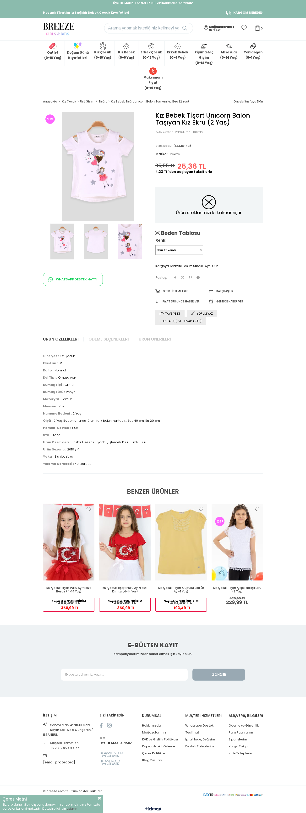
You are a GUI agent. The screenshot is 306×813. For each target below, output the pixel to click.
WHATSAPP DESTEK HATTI (76, 279)
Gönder (219, 674)
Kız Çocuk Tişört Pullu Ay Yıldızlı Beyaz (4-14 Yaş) (68, 589)
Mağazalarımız (154, 732)
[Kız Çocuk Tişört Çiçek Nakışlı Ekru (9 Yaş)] (237, 542)
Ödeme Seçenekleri (108, 339)
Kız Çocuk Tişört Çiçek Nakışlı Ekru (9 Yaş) (237, 589)
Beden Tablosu (180, 233)
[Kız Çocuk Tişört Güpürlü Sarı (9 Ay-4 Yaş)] (181, 542)
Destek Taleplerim (199, 746)
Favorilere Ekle (89, 509)
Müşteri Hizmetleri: (64, 745)
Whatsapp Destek (199, 725)
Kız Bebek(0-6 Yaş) (126, 55)
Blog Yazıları (152, 760)
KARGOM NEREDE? (248, 13)
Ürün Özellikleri (61, 339)
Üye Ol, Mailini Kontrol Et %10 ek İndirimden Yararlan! (153, 3)
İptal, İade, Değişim (200, 739)
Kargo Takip (238, 746)
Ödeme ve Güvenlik (244, 725)
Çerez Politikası (154, 753)
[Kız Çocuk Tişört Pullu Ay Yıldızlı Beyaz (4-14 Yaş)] (68, 542)
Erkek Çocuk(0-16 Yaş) (151, 55)
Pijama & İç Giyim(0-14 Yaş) (204, 57)
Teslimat (192, 732)
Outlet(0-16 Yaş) (52, 55)
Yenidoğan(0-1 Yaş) (253, 55)
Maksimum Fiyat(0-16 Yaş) (153, 82)
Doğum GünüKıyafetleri (78, 55)
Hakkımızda (151, 725)
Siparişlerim (238, 739)
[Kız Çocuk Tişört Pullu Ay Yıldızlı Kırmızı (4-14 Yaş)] (125, 542)
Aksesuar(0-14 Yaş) (229, 55)
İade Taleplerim (241, 753)
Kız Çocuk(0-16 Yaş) (102, 55)
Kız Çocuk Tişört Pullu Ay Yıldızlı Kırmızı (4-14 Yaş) (125, 589)
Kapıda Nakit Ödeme (158, 746)
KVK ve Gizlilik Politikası (160, 739)
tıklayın (72, 808)
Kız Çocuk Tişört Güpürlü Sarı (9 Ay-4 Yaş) (181, 589)
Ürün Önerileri (155, 339)
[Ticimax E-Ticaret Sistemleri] (153, 809)
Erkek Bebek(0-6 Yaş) (177, 55)
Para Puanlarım (241, 732)
